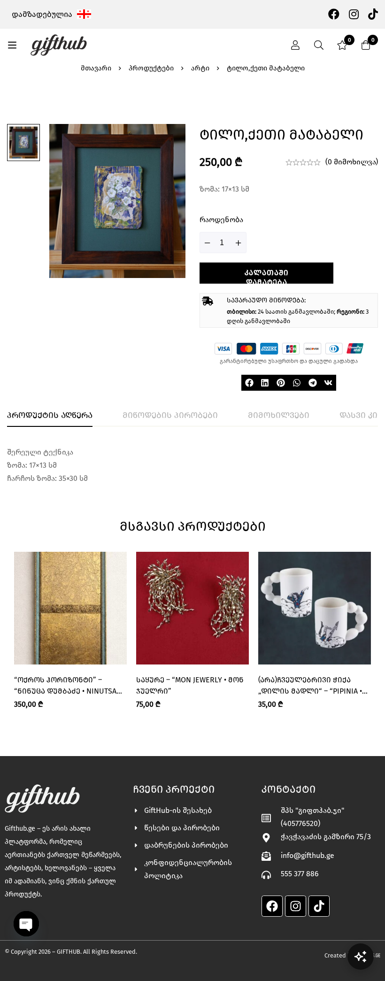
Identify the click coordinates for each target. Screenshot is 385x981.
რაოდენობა (221, 219)
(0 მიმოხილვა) (351, 161)
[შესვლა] (295, 45)
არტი (200, 68)
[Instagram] (353, 13)
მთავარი (96, 68)
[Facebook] (333, 13)
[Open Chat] (360, 956)
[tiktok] (373, 13)
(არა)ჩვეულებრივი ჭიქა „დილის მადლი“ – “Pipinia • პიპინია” (310, 691)
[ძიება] (319, 45)
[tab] (49, 415)
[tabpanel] (192, 465)
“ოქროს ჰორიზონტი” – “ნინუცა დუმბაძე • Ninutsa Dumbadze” (65, 691)
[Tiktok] (319, 906)
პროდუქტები (151, 68)
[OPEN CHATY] (26, 923)
